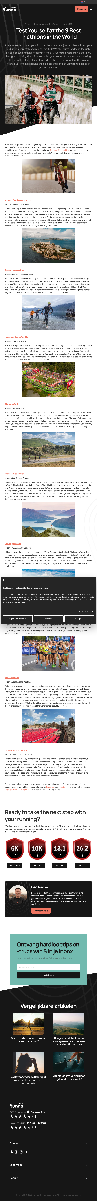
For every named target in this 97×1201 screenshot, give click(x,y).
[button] (87, 2)
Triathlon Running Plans (60, 150)
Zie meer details (41, 911)
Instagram (50, 787)
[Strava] (12, 1152)
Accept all (79, 619)
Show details (84, 611)
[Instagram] (16, 1152)
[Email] (26, 1152)
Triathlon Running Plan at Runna (18, 790)
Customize (47, 619)
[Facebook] (21, 1152)
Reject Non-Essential (17, 619)
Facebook (63, 787)
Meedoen (81, 9)
